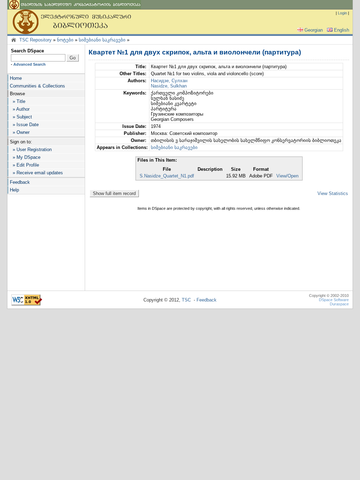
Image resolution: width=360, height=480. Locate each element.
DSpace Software (334, 300)
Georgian (313, 30)
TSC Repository (35, 40)
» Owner (20, 132)
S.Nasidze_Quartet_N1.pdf (167, 176)
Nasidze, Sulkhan (169, 86)
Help (14, 190)
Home (16, 78)
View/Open (287, 176)
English (341, 30)
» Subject (21, 116)
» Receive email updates (36, 172)
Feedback (20, 182)
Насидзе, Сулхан (169, 80)
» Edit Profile (24, 165)
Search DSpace (27, 50)
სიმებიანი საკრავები (102, 40)
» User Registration (31, 149)
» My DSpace (25, 157)
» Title (17, 101)
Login (342, 13)
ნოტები (65, 40)
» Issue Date (24, 124)
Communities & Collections (37, 86)
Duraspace (339, 304)
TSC (186, 300)
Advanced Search (29, 64)
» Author (20, 109)
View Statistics (332, 193)
